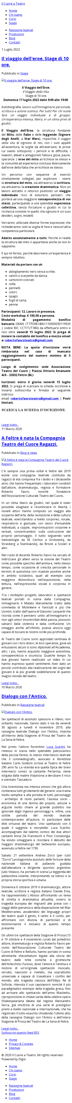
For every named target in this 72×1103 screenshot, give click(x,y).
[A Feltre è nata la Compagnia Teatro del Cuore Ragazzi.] (36, 464)
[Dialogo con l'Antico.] (16, 712)
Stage (13, 23)
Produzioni (16, 34)
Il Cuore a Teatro (13, 3)
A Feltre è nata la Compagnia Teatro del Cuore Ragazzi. (33, 441)
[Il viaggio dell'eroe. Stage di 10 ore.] (26, 80)
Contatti (14, 42)
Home (13, 11)
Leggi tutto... (10, 425)
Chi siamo (15, 15)
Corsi (12, 19)
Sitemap (14, 1048)
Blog (12, 38)
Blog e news (28, 453)
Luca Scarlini (56, 747)
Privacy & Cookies (21, 1044)
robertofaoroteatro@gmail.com (29, 340)
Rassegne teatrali (21, 30)
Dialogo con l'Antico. (24, 696)
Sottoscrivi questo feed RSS (20, 1033)
